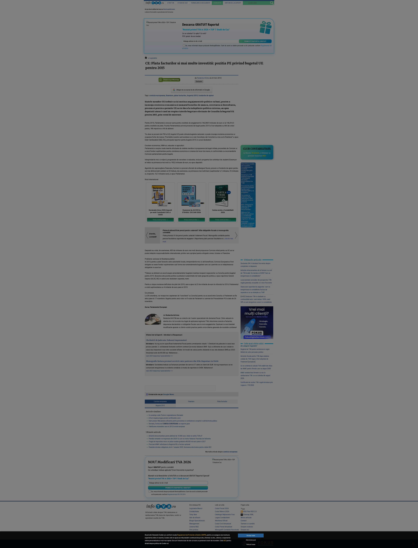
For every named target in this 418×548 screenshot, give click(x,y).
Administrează (251, 540)
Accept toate (251, 535)
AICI (224, 540)
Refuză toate (250, 544)
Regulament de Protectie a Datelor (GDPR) (191, 535)
